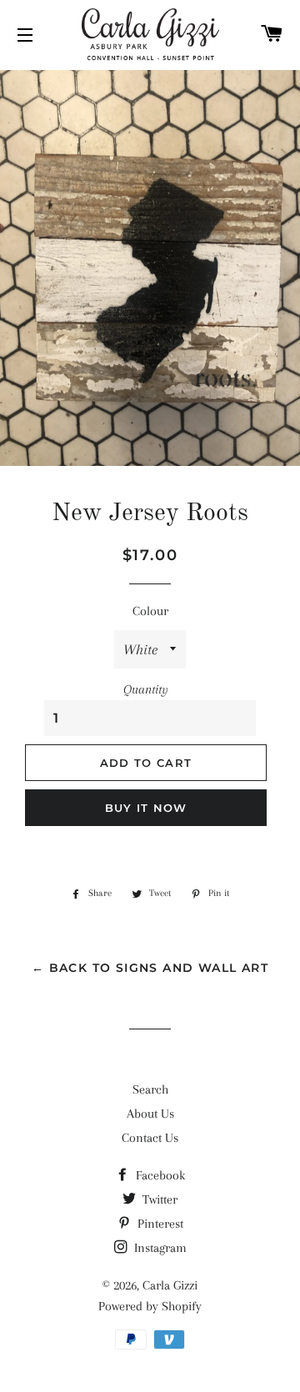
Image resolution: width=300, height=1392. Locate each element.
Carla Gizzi (170, 1285)
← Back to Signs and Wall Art (150, 967)
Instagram (159, 1247)
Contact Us (150, 1137)
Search (150, 1089)
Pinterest (158, 1223)
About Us (150, 1113)
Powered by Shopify (150, 1306)
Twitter (158, 1199)
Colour (150, 610)
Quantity (145, 689)
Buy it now (146, 807)
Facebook (158, 1175)
